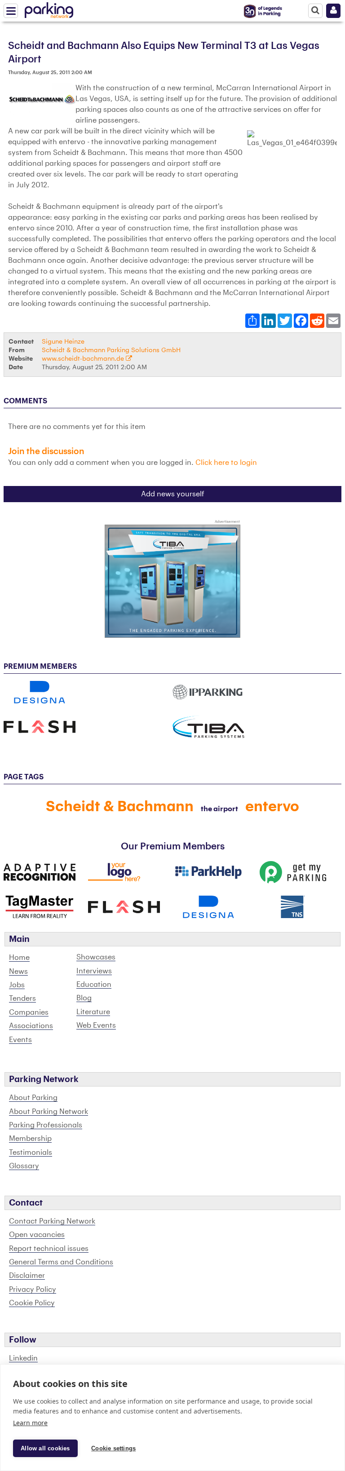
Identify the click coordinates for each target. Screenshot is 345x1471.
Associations (31, 1025)
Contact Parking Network (52, 1221)
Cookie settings (113, 1448)
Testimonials (30, 1152)
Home (19, 957)
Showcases (95, 957)
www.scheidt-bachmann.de (84, 359)
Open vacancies (37, 1234)
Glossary (24, 1166)
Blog (84, 998)
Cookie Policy (32, 1303)
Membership (30, 1138)
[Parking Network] (49, 8)
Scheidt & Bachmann (120, 807)
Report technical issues (48, 1248)
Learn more (30, 1422)
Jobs (17, 985)
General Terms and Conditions (61, 1262)
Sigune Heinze (63, 342)
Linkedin (23, 1358)
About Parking (33, 1097)
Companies (29, 1012)
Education (93, 984)
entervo (272, 807)
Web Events (96, 1025)
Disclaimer (27, 1275)
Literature (93, 1012)
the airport (219, 809)
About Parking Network (48, 1111)
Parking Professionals (45, 1125)
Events (20, 1039)
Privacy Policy (32, 1289)
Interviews (94, 971)
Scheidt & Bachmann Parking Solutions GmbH (111, 350)
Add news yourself (172, 494)
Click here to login (226, 462)
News (18, 971)
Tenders (22, 998)
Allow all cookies (45, 1448)
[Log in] (333, 11)
